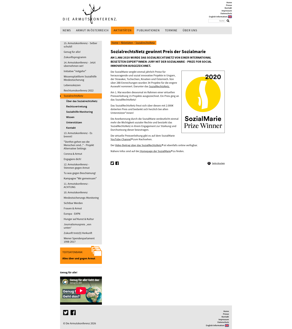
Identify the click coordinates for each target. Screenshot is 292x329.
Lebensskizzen (72, 85)
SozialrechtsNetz (73, 96)
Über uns (190, 30)
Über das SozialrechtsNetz (81, 101)
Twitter (112, 163)
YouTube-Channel (121, 139)
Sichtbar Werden (73, 203)
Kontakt (228, 8)
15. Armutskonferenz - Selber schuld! (80, 45)
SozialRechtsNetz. (159, 86)
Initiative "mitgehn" (75, 71)
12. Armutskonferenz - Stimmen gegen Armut (77, 166)
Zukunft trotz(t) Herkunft (78, 233)
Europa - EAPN (72, 214)
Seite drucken (218, 163)
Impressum (227, 10)
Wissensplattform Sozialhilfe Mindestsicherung (80, 78)
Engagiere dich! (72, 159)
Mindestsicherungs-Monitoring (81, 198)
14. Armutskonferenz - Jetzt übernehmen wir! (80, 64)
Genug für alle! (72, 52)
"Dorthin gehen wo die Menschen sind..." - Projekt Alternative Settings (79, 145)
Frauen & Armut (73, 208)
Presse (229, 5)
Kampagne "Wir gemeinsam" (80, 178)
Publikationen (148, 30)
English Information (218, 16)
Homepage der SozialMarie (155, 151)
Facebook (117, 163)
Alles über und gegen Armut (78, 258)
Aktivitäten (123, 30)
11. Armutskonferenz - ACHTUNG (76, 185)
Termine (171, 30)
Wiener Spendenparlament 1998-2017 (79, 240)
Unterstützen (74, 122)
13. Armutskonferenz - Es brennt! (78, 134)
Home (229, 2)
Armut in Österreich (92, 30)
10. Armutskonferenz (76, 192)
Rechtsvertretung (76, 106)
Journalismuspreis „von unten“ (77, 226)
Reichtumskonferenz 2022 (79, 90)
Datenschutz (226, 13)
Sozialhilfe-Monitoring (79, 112)
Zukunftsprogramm (75, 57)
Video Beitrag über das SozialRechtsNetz (138, 145)
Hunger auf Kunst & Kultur (79, 219)
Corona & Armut (73, 154)
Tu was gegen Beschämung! (80, 173)
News (67, 30)
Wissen (70, 117)
